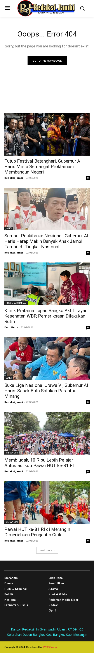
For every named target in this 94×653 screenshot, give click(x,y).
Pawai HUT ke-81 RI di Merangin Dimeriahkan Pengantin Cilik (37, 532)
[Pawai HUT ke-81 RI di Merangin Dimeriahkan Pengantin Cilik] (47, 502)
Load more (45, 550)
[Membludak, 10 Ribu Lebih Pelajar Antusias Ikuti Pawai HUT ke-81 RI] (47, 433)
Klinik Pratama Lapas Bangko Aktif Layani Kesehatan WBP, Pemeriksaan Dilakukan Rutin (46, 316)
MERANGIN (12, 452)
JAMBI (9, 153)
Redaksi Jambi (13, 177)
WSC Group (50, 647)
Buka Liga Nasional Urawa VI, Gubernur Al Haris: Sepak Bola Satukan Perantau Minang (46, 391)
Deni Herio (11, 327)
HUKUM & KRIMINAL (16, 303)
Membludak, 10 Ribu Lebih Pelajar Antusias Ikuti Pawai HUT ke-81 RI (39, 462)
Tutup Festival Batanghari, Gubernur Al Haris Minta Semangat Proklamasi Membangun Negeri (43, 166)
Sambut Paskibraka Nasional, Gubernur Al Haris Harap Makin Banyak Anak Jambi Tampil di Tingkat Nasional (46, 241)
